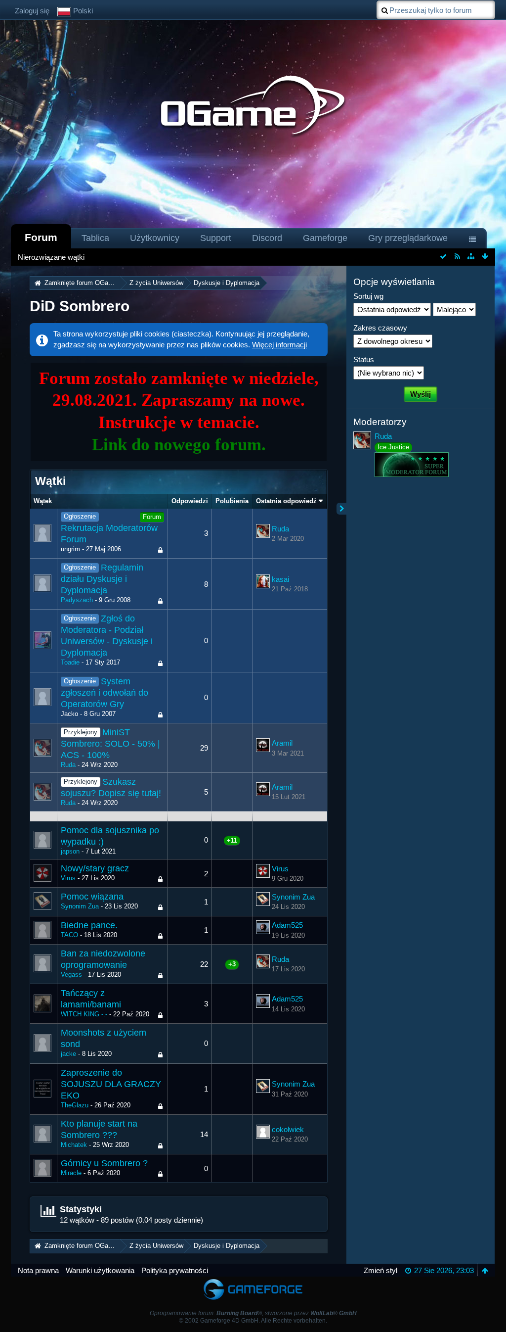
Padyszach (77, 600)
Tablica (95, 238)
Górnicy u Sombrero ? (104, 1163)
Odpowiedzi (189, 501)
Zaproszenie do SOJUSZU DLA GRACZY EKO (111, 1084)
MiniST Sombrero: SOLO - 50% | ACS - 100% (110, 743)
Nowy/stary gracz (95, 868)
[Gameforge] (253, 1281)
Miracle (71, 1173)
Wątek (43, 501)
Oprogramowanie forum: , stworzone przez (253, 1313)
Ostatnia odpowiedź (286, 501)
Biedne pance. (89, 925)
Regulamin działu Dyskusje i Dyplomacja (102, 579)
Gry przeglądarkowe (408, 238)
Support (215, 238)
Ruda (280, 528)
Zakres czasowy (380, 328)
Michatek (74, 1144)
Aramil (282, 743)
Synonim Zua (80, 906)
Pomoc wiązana (92, 897)
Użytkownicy (154, 238)
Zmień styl (380, 1270)
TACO (69, 935)
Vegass (71, 974)
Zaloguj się (32, 10)
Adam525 (287, 925)
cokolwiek (288, 1129)
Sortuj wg (368, 296)
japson (70, 851)
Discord (267, 238)
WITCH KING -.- (84, 1014)
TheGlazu (74, 1105)
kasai (280, 579)
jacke (68, 1053)
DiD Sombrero (79, 306)
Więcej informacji (279, 344)
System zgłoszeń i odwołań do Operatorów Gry (104, 692)
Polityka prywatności (174, 1270)
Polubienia (232, 501)
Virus (68, 878)
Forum (41, 237)
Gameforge (325, 238)
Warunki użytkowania (100, 1270)
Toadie (70, 662)
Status (363, 359)
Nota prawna (38, 1270)
